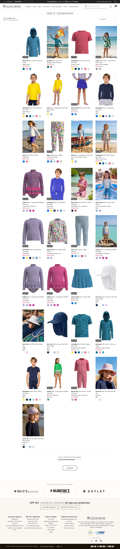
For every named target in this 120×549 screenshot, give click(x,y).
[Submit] (85, 6)
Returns (14, 523)
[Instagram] (96, 540)
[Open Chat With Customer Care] (115, 1)
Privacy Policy (69, 523)
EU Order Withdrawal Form (15, 525)
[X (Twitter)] (100, 540)
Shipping (15, 519)
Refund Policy (69, 525)
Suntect (25, 1)
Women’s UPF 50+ (33, 519)
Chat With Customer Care (69, 507)
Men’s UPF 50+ (33, 521)
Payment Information (15, 521)
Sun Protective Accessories (33, 528)
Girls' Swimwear (60, 13)
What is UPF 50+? (51, 525)
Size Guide (51, 530)
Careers (69, 521)
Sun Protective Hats (32, 525)
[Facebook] (91, 541)
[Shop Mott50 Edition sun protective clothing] (26, 491)
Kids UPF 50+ (32, 523)
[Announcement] (63, 2)
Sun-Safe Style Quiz (48, 507)
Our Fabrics (51, 527)
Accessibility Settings (48, 546)
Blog (51, 532)
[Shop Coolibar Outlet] (94, 491)
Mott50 (31, 1)
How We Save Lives (105, 1)
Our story (51, 519)
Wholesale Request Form (69, 519)
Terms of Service (69, 528)
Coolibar (18, 1)
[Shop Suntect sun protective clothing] (60, 491)
